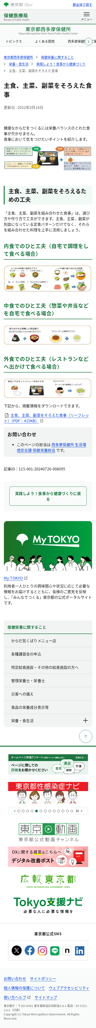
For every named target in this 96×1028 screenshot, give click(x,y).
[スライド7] (45, 811)
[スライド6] (41, 811)
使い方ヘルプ (15, 997)
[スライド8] (49, 811)
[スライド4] (32, 811)
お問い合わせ (15, 978)
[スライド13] (72, 811)
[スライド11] (63, 811)
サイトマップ (45, 997)
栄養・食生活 (22, 720)
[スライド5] (36, 811)
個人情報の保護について (24, 988)
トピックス (14, 41)
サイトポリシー (43, 978)
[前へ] (14, 811)
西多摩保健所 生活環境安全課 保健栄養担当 (51, 447)
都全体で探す (82, 4)
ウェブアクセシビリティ (69, 988)
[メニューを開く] (86, 16)
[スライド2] (23, 811)
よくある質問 (45, 41)
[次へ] (81, 811)
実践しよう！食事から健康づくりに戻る (48, 496)
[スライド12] (67, 811)
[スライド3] (27, 811)
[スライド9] (54, 811)
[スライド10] (58, 811)
